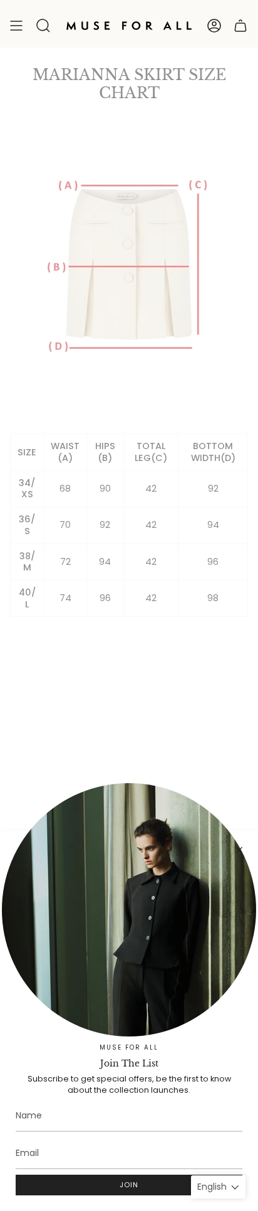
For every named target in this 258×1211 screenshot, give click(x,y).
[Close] (239, 850)
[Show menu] (16, 25)
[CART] (240, 25)
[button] (43, 25)
